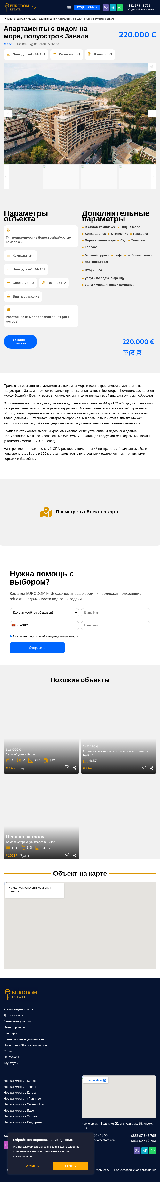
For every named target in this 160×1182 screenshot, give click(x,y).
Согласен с (45, 636)
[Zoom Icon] (152, 67)
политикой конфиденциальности (54, 636)
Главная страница (14, 19)
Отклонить (32, 1166)
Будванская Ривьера (44, 44)
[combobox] (14, 625)
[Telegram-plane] (113, 7)
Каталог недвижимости (41, 19)
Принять (70, 1166)
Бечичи (22, 44)
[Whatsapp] (120, 7)
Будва (23, 768)
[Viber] (106, 7)
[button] (69, 7)
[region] (51, 1153)
